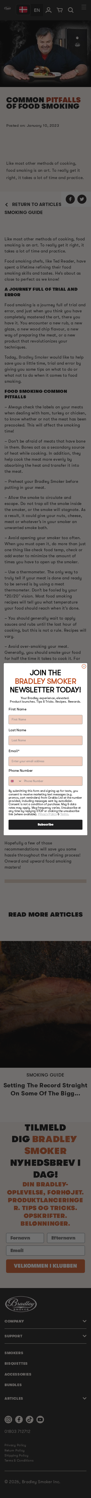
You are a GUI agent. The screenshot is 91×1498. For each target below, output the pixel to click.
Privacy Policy (47, 814)
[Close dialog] (84, 666)
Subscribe (45, 824)
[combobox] (15, 781)
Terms (64, 814)
